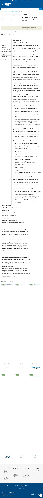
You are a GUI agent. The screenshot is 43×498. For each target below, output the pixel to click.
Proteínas (5, 469)
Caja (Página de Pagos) (16, 476)
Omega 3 (22, 31)
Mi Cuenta (16, 470)
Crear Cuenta (16, 474)
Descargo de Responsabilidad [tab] (4, 60)
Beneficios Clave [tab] (4, 42)
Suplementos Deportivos (10, 31)
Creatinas (5, 470)
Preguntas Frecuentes (26, 476)
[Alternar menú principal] (2, 4)
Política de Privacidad (19, 485)
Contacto (26, 470)
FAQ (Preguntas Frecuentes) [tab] (4, 54)
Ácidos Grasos (18, 31)
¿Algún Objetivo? (6, 478)
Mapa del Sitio (27, 477)
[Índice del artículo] (40, 495)
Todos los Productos (6, 479)
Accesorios (6, 476)
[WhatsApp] (7, 485)
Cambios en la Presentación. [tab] (4, 57)
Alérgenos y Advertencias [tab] (6, 51)
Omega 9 (29, 31)
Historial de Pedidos (16, 475)
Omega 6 (25, 31)
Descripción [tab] (4, 40)
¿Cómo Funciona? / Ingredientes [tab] (5, 45)
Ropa (6, 477)
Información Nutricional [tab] (6, 49)
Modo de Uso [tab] (4, 47)
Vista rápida (7, 367)
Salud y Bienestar (6, 473)
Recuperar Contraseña (16, 473)
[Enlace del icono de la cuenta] (41, 4)
